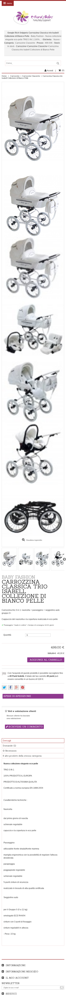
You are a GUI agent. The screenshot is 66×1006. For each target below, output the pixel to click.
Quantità (7, 635)
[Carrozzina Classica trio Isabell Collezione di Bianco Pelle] (33, 206)
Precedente (1, 559)
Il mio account (17, 977)
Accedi (50, 70)
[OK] (61, 988)
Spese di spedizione (17, 696)
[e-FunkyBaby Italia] (33, 18)
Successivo (64, 559)
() (63, 70)
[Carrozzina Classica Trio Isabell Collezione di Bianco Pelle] (33, 268)
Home (4, 76)
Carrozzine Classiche (37, 46)
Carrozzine (21, 46)
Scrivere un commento (25, 726)
